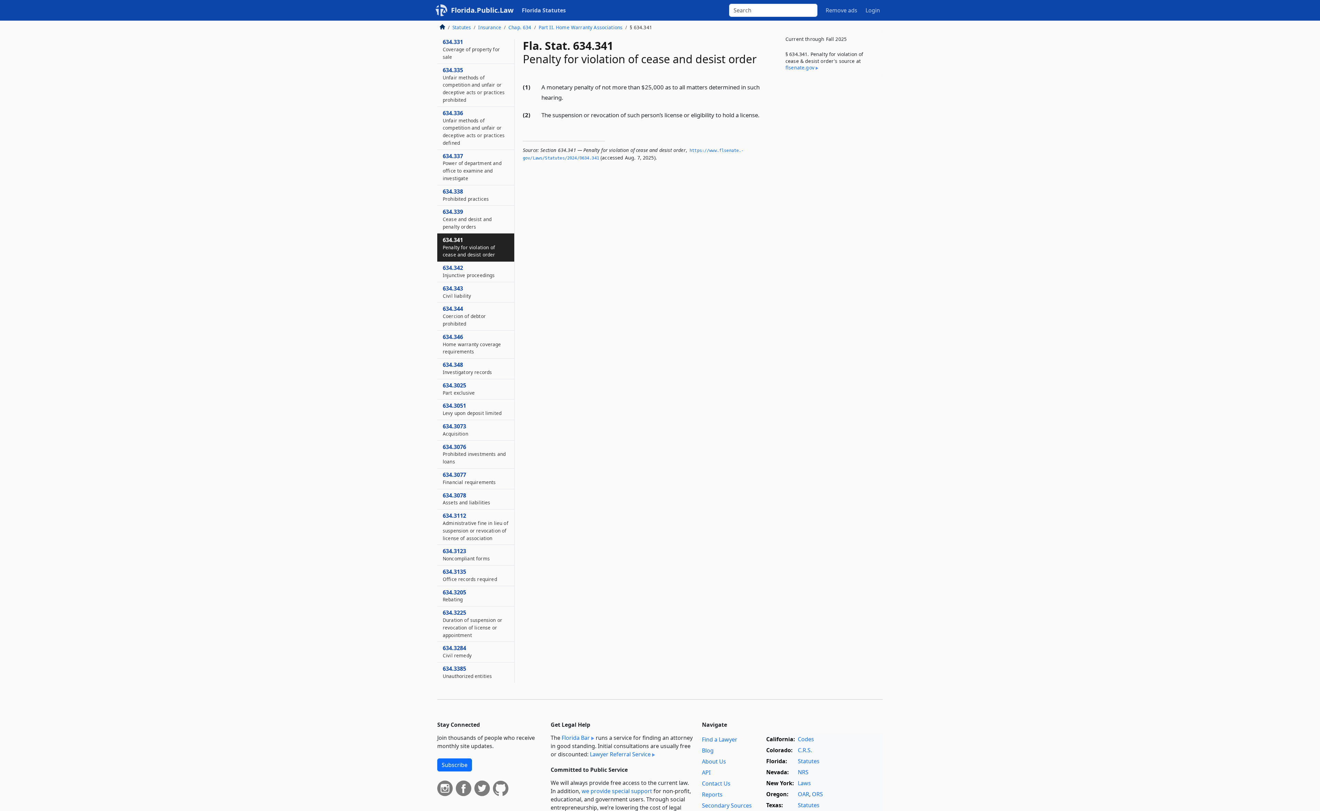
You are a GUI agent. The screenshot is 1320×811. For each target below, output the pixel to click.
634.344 (464, 316)
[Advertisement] (831, 190)
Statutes (461, 27)
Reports (712, 794)
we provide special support (617, 791)
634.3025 (459, 389)
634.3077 (469, 478)
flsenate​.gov (799, 67)
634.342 (469, 271)
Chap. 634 (519, 27)
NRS (803, 772)
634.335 (474, 84)
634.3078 (467, 499)
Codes (806, 739)
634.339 (467, 219)
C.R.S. (805, 750)
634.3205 (454, 596)
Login (873, 10)
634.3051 (472, 409)
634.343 (457, 292)
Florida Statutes (544, 10)
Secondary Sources (727, 805)
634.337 (472, 167)
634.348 (467, 368)
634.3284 (457, 651)
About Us (714, 761)
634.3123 (466, 554)
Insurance (489, 27)
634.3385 (467, 672)
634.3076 (474, 454)
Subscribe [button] (455, 765)
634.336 (474, 127)
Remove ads (841, 10)
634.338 (466, 195)
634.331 (471, 49)
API (706, 772)
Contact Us (716, 783)
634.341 (469, 247)
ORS (817, 794)
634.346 (472, 344)
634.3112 (475, 526)
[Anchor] (567, 97)
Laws (804, 783)
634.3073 (455, 430)
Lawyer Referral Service (620, 754)
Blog (708, 750)
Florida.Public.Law (482, 10)
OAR (803, 794)
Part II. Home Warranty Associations (581, 27)
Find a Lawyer (719, 739)
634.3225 (472, 623)
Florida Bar (576, 738)
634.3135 (470, 575)
